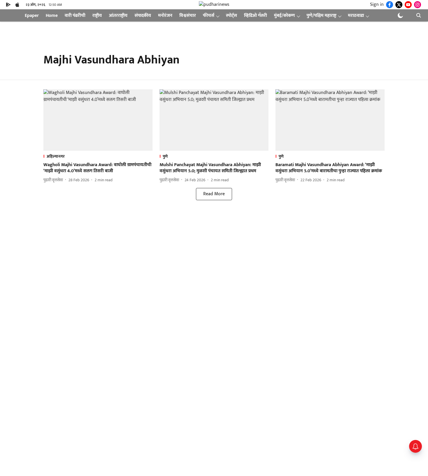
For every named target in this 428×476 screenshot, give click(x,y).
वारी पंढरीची (75, 15)
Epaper (32, 15)
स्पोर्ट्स (231, 15)
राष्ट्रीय (97, 15)
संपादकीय (143, 15)
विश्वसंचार (187, 15)
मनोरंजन (165, 15)
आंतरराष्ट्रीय (118, 15)
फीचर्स (208, 15)
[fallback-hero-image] (98, 120)
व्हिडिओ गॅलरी (255, 15)
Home (52, 15)
